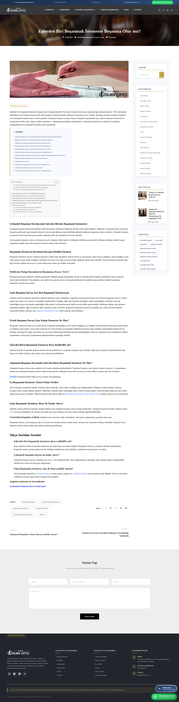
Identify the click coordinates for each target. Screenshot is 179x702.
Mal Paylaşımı (61, 668)
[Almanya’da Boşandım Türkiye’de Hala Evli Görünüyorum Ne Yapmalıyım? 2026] (142, 209)
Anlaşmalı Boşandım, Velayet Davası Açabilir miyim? (33, 532)
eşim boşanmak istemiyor (51, 502)
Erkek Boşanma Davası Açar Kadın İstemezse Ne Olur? (33, 149)
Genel (102, 37)
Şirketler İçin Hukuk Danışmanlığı (150, 153)
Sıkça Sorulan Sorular (22, 161)
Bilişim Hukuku (144, 106)
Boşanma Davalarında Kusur (47, 311)
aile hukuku (143, 244)
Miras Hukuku (144, 147)
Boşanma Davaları (92, 37)
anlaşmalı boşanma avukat (148, 248)
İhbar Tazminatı (100, 671)
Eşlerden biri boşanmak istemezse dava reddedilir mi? (32, 164)
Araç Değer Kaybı (145, 101)
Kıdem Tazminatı (100, 660)
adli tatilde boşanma (146, 240)
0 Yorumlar (113, 37)
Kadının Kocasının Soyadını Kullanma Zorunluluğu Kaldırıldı (105, 532)
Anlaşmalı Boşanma (101, 675)
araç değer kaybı (145, 260)
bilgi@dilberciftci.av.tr (144, 675)
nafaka (41, 514)
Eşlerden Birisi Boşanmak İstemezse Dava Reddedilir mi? (33, 152)
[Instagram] (159, 10)
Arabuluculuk (61, 664)
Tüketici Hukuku (145, 168)
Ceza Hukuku (144, 116)
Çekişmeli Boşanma (101, 657)
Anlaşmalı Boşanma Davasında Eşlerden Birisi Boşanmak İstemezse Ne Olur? (40, 155)
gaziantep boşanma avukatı (22, 514)
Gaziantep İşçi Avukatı (146, 127)
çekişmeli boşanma (80, 473)
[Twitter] (172, 10)
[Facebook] (163, 10)
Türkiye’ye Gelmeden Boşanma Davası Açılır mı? (156, 195)
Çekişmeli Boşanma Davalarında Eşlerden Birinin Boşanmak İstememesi (38, 137)
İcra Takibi (98, 664)
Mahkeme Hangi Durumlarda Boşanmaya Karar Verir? (32, 143)
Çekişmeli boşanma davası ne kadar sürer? (29, 167)
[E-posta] (126, 508)
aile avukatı (159, 240)
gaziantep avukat (42, 508)
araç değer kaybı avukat (147, 265)
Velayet (97, 668)
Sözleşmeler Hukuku (146, 158)
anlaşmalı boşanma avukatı (148, 252)
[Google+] (116, 508)
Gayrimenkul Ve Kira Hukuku (149, 121)
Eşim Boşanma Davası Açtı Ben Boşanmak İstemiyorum (33, 146)
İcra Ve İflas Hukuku (146, 137)
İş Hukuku (143, 142)
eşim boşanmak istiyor (21, 508)
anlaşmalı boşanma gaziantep (148, 256)
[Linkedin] (167, 10)
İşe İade (59, 671)
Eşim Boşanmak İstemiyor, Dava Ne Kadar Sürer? (31, 158)
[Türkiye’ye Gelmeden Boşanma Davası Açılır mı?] (142, 192)
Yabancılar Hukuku (145, 173)
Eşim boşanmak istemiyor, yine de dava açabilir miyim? (33, 170)
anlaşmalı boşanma (43, 473)
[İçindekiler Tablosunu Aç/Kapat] (55, 182)
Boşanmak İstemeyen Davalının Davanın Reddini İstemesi (34, 140)
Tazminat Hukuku (145, 163)
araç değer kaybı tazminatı (148, 269)
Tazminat (59, 675)
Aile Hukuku (81, 37)
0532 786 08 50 (142, 668)
